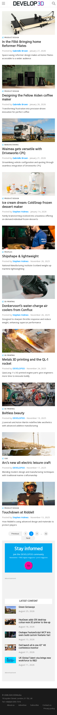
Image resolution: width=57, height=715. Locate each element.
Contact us (47, 705)
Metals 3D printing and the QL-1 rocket (25, 362)
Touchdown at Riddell (18, 513)
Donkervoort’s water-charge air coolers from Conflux (25, 308)
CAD (6, 458)
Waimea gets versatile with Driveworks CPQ (22, 151)
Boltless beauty (13, 413)
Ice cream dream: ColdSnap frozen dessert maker (27, 205)
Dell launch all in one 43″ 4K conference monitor (32, 647)
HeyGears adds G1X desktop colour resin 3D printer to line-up (34, 621)
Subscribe (34, 705)
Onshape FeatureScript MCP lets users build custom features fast (34, 634)
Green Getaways (27, 607)
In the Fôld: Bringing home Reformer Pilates (21, 44)
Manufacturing (11, 145)
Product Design (11, 37)
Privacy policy (49, 708)
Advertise (22, 705)
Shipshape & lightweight (20, 256)
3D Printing (9, 302)
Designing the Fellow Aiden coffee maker (27, 98)
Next (28, 538)
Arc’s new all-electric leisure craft (26, 463)
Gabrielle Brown (20, 50)
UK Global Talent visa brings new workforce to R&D (35, 659)
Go (28, 565)
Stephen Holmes (20, 211)
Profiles (8, 252)
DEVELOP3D (19, 368)
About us (11, 705)
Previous (15, 533)
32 (46, 533)
